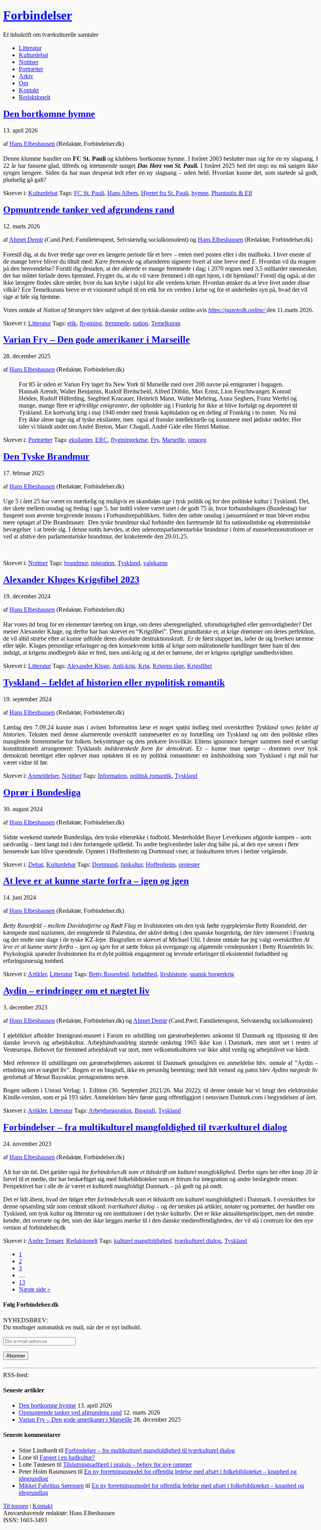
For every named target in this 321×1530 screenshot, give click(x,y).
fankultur (131, 864)
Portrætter (40, 439)
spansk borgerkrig (212, 974)
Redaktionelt (81, 1240)
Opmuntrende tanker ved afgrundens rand (88, 210)
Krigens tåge (168, 666)
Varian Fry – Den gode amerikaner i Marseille (96, 339)
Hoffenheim (160, 864)
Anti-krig (123, 666)
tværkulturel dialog (198, 1240)
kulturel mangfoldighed (142, 1240)
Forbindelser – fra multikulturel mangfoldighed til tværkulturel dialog (145, 1127)
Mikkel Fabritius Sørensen (51, 1485)
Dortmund (104, 864)
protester (189, 864)
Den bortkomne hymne (49, 114)
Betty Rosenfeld (109, 974)
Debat (35, 864)
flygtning (90, 323)
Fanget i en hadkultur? (67, 1457)
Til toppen (15, 1506)
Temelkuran (165, 323)
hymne (199, 193)
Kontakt (42, 1506)
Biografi (145, 1110)
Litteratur (39, 323)
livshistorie (173, 974)
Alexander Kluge (88, 666)
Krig (144, 666)
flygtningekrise (129, 439)
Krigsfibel (199, 666)
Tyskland (128, 563)
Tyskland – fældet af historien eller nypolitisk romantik (114, 682)
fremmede (117, 323)
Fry (155, 439)
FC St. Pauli (89, 193)
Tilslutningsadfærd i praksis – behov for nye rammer (127, 1464)
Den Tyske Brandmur (46, 456)
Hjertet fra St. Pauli (164, 193)
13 (22, 1282)
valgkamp (155, 563)
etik (71, 323)
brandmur (76, 563)
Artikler (37, 974)
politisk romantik (150, 775)
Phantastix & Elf (231, 193)
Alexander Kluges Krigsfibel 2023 (71, 580)
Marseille (173, 439)
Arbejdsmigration (110, 1110)
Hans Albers (122, 193)
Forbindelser (37, 15)
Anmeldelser (43, 775)
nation (140, 323)
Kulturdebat (43, 193)
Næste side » (34, 1289)
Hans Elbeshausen (32, 143)
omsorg (197, 439)
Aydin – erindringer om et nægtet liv (76, 991)
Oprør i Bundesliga (42, 792)
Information (112, 775)
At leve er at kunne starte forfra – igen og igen (96, 881)
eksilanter (80, 439)
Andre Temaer (45, 1240)
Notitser (38, 563)
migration (102, 563)
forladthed (144, 974)
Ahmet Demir (26, 239)
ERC (101, 439)
